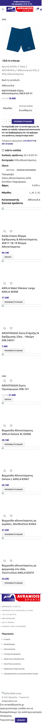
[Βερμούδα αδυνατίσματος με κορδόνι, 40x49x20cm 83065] (21, 502)
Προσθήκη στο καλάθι (23, 121)
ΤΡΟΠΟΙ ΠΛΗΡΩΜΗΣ (12, 654)
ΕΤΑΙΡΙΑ (7, 639)
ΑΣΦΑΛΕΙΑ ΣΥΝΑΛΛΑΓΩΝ (14, 669)
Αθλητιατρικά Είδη (27, 70)
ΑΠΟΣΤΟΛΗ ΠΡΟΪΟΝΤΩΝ (14, 659)
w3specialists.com (9, 701)
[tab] (10, 170)
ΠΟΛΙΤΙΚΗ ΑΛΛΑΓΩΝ (12, 664)
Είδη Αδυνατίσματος (13, 74)
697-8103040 (7, 144)
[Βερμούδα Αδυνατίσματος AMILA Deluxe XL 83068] (21, 412)
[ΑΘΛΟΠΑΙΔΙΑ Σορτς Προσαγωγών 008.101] (21, 363)
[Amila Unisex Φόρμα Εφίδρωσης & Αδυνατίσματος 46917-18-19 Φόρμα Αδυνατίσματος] (21, 217)
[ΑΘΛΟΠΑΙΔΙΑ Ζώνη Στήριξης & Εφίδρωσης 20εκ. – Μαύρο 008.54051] (21, 314)
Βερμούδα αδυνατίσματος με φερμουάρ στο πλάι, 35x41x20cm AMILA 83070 (19, 569)
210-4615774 (28, 141)
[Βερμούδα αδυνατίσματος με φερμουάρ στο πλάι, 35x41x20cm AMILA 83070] (21, 547)
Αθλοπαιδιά (8, 85)
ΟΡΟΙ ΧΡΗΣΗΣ (9, 649)
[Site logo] (19, 9)
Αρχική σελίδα (9, 66)
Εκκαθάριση (25, 110)
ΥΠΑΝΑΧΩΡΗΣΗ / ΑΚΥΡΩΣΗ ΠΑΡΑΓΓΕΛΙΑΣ (21, 674)
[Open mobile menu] (3, 9)
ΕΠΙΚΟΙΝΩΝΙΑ (9, 644)
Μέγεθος (7, 108)
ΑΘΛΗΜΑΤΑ (8, 70)
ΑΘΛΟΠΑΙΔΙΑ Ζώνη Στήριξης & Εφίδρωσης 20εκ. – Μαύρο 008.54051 (20, 337)
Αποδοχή (21, 720)
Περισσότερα (7, 720)
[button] (13, 302)
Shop (22, 66)
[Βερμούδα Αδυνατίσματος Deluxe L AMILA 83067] (21, 457)
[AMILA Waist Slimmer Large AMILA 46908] (21, 269)
